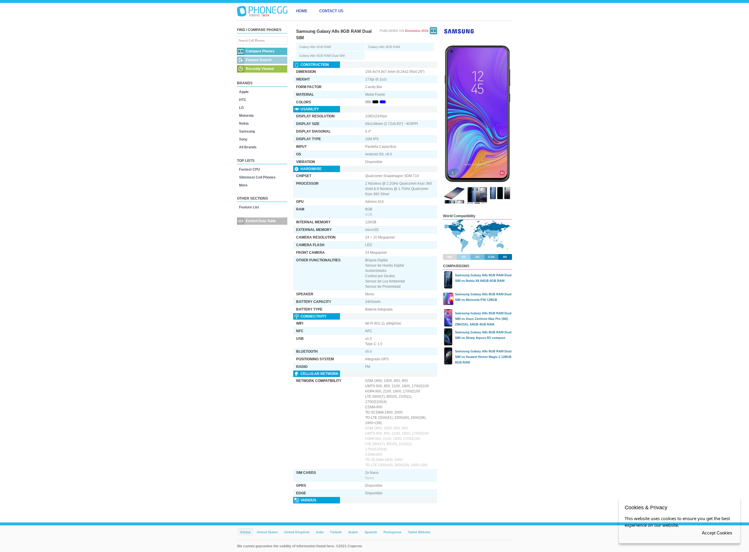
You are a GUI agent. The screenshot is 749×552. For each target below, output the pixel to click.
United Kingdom (297, 532)
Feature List (249, 207)
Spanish (371, 532)
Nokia (244, 123)
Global (245, 532)
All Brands (248, 147)
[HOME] (262, 11)
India (320, 532)
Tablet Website (419, 532)
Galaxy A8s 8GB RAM (384, 47)
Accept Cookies (717, 532)
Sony (243, 139)
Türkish (336, 532)
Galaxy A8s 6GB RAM (315, 47)
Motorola (246, 116)
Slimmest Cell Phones (257, 177)
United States (267, 532)
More (243, 185)
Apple (244, 92)
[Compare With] (433, 30)
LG (241, 108)
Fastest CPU (249, 169)
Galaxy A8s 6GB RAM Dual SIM (322, 55)
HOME (301, 11)
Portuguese (392, 532)
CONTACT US (331, 11)
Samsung (247, 131)
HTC (242, 100)
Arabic (353, 532)
